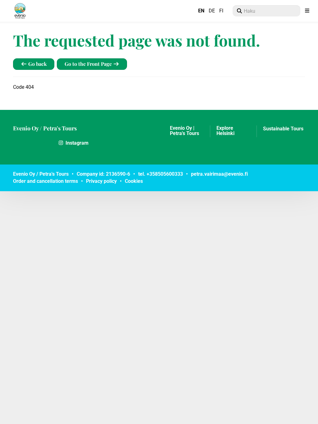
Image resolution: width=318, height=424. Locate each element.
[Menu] (307, 11)
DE (212, 11)
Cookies (134, 181)
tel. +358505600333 (160, 174)
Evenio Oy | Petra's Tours (184, 131)
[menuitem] (266, 11)
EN (201, 11)
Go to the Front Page (89, 64)
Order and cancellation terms (45, 181)
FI (221, 11)
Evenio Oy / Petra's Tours (45, 128)
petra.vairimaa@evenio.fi (219, 174)
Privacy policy (101, 181)
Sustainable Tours (283, 129)
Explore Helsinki (225, 131)
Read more (33, 143)
